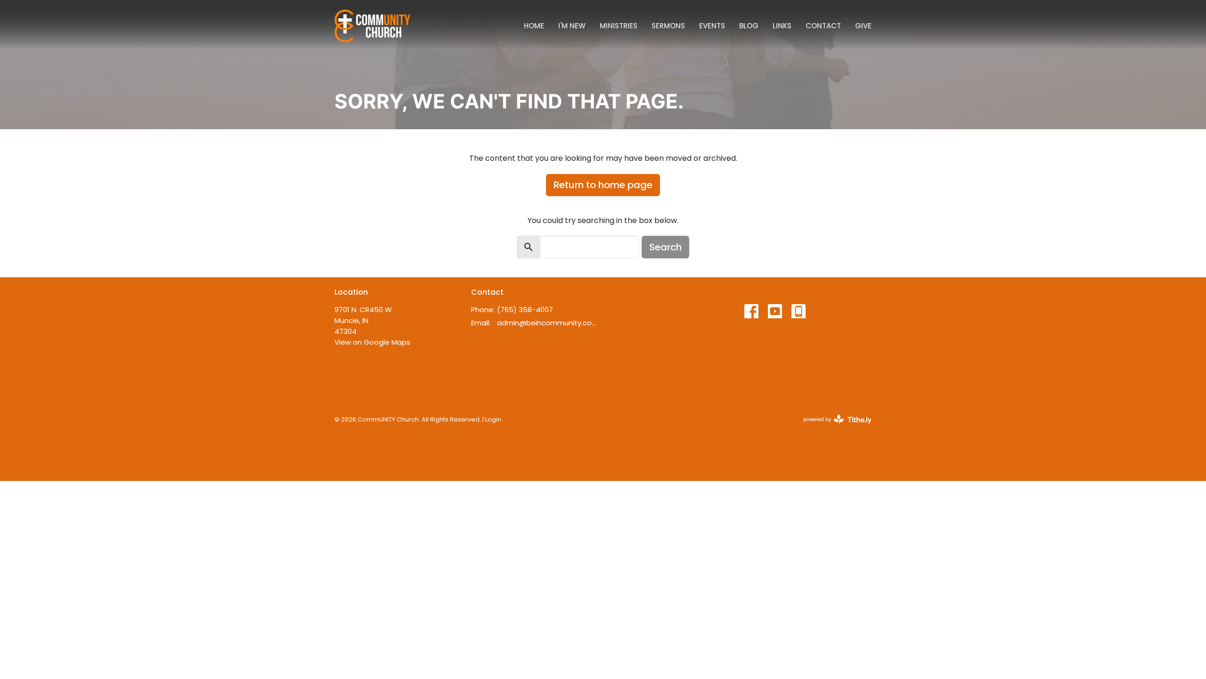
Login (493, 419)
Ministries (618, 26)
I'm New (572, 26)
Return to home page (603, 184)
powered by (833, 427)
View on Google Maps (372, 342)
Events (712, 26)
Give (863, 26)
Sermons (668, 26)
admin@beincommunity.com (547, 323)
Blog (748, 26)
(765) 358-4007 (525, 310)
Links (782, 26)
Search (665, 247)
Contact (823, 26)
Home (534, 26)
